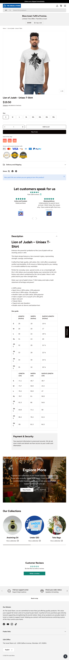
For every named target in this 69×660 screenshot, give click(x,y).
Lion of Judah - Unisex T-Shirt (15, 28)
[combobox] (34, 10)
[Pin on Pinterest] (16, 171)
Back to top (34, 598)
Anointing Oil (12, 537)
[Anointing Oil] (12, 525)
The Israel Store (11, 655)
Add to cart (46, 127)
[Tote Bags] (56, 525)
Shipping (5, 105)
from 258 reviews (33, 194)
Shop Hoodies (27, 490)
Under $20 (34, 537)
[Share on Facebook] (12, 171)
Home (4, 28)
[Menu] (65, 6)
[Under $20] (34, 525)
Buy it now (34, 132)
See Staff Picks (41, 490)
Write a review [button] (35, 573)
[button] (61, 6)
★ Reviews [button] (67, 332)
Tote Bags (56, 537)
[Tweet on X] (9, 171)
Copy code (39, 23)
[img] (34, 192)
